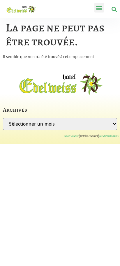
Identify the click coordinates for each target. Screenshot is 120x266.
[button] (99, 8)
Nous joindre (71, 136)
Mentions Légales (109, 136)
